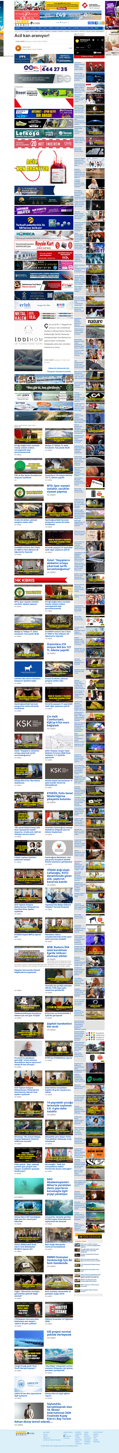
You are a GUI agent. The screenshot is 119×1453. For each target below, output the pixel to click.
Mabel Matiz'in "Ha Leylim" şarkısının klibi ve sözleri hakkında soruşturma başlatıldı (79, 940)
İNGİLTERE (63, 28)
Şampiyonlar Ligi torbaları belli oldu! (90, 1270)
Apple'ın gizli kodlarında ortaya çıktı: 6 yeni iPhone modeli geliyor (79, 822)
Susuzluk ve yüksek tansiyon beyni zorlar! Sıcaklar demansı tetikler (80, 887)
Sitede (58, 22)
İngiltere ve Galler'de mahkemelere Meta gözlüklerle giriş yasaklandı (80, 1068)
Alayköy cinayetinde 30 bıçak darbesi (90, 1254)
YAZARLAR (33, 28)
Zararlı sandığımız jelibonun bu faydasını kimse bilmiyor (79, 1109)
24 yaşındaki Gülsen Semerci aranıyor (89, 1290)
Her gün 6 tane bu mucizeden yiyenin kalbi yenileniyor (79, 1098)
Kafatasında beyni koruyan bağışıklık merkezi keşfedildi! (79, 449)
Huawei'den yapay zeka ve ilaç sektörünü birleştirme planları (79, 76)
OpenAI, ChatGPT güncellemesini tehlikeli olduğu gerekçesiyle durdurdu (80, 791)
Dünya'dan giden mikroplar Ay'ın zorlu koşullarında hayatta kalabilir (80, 461)
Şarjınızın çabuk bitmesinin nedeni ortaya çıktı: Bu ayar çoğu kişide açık (80, 375)
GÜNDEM (17, 28)
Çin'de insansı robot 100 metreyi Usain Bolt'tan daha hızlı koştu (79, 407)
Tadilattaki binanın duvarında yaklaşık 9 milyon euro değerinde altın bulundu (79, 706)
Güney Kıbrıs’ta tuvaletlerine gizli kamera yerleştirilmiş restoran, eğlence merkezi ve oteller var (90, 1276)
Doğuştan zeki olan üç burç (79, 745)
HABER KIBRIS (99, 31)
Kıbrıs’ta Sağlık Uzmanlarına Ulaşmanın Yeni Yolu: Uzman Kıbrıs (79, 162)
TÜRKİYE (50, 28)
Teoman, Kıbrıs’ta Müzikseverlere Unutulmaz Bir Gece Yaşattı (79, 1195)
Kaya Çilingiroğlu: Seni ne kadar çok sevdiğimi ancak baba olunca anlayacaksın (79, 237)
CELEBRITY (60, 31)
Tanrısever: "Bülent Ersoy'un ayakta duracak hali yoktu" (80, 98)
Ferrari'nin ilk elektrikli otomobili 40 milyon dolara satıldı (79, 588)
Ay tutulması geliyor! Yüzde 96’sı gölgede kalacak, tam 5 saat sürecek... (79, 108)
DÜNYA (70, 28)
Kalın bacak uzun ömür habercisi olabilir (78, 288)
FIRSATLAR (82, 31)
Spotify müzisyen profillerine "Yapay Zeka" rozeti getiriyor (79, 1077)
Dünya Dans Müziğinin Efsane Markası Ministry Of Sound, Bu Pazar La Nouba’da (80, 1153)
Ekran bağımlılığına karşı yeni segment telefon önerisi (79, 1226)
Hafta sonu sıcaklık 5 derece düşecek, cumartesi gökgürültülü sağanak (90, 1245)
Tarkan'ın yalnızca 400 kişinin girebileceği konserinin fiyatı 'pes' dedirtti (80, 418)
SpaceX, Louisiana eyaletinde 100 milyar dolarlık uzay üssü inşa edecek (79, 173)
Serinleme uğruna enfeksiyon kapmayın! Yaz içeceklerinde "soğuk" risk (79, 865)
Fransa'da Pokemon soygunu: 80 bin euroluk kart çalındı (80, 928)
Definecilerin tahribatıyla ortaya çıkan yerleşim (78, 331)
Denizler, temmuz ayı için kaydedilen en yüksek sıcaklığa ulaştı (80, 1205)
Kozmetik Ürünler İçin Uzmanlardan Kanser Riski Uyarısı (79, 758)
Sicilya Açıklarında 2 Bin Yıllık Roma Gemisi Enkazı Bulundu (79, 1216)
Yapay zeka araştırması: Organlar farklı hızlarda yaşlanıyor (79, 258)
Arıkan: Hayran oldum (79, 596)
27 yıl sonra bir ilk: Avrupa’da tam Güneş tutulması (79, 1002)
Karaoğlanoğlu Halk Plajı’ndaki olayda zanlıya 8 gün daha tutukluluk (90, 1250)
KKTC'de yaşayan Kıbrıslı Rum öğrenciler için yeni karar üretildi (90, 1260)
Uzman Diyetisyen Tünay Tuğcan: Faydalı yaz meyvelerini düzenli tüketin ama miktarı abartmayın (79, 684)
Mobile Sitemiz (68, 1432)
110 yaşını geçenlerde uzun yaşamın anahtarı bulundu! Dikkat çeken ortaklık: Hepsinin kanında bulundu (80, 195)
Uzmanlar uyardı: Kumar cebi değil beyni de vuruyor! (80, 906)
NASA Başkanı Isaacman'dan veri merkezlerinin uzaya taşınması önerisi (80, 120)
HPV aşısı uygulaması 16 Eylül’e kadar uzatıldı (79, 523)
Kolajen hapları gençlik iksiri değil (79, 894)
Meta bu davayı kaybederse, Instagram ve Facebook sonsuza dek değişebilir (79, 727)
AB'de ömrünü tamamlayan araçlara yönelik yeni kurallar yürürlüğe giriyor (80, 1046)
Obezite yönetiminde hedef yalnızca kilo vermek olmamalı (79, 215)
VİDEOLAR (96, 1442)
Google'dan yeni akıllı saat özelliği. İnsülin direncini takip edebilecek (80, 843)
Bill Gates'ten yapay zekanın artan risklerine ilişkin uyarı (79, 139)
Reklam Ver (46, 1438)
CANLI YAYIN (25, 28)
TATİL (91, 28)
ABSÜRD (42, 31)
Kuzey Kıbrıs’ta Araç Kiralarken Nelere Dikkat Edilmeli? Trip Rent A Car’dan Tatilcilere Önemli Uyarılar (80, 88)
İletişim (45, 1436)
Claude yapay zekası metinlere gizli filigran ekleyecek (79, 630)
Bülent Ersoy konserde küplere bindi (79, 309)
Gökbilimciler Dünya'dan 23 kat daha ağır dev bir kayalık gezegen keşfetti (79, 503)
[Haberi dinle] (18, 48)
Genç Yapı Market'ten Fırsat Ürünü (78, 490)
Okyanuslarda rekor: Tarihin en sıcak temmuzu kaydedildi (79, 1131)
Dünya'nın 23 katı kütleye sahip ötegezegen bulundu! (79, 439)
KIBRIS (40, 28)
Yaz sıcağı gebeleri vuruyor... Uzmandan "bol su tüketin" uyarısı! (79, 876)
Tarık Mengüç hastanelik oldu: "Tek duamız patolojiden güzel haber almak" (80, 770)
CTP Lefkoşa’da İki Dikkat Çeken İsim (90, 1265)
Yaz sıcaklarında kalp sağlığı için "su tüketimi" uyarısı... (80, 1183)
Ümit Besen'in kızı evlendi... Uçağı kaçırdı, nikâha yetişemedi (79, 694)
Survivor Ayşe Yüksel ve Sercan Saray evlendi (79, 352)
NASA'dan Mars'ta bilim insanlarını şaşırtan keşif (79, 1012)
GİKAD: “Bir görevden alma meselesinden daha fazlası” (89, 1280)
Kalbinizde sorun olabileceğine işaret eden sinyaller (79, 1120)
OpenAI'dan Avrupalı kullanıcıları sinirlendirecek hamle (79, 481)
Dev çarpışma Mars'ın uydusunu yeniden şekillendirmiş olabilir (79, 471)
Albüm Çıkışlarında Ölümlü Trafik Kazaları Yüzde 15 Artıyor (79, 641)
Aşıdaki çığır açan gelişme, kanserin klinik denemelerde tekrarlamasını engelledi (79, 514)
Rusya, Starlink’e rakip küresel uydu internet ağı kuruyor (80, 203)
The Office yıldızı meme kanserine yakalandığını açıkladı (79, 982)
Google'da (64, 22)
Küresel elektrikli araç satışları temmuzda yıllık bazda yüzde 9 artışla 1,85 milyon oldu (80, 961)
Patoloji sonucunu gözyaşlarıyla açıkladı (79, 661)
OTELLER (88, 31)
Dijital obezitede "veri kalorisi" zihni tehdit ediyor (79, 853)
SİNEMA (36, 31)
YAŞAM (57, 28)
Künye (45, 1434)
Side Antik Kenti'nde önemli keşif (78, 149)
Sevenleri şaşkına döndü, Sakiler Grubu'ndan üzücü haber (79, 66)
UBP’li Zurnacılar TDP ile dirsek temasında (90, 1285)
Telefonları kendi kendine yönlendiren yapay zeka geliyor (79, 971)
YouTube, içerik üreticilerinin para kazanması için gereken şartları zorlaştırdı (79, 802)
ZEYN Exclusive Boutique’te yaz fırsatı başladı (79, 532)
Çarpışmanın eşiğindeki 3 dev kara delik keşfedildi (80, 608)
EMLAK (93, 31)
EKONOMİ (76, 28)
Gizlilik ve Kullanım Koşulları (52, 1440)
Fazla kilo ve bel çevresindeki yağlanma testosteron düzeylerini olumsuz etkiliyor (80, 227)
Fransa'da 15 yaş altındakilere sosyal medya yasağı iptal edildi (80, 811)
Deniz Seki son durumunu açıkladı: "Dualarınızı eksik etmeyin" (79, 545)
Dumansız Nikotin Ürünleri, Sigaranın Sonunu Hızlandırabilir (79, 322)
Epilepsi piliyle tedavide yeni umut (79, 671)
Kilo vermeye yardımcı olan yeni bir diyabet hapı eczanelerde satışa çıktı (80, 301)
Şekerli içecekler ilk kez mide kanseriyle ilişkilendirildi (80, 576)
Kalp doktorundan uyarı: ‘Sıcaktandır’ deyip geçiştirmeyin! (79, 738)
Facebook (68, 1436)
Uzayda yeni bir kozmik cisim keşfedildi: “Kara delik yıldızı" (80, 949)
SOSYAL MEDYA (74, 31)
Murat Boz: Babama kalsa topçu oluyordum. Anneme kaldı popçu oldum (79, 344)
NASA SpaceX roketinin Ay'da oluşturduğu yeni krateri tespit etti (79, 566)
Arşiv (65, 1434)
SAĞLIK (95, 1436)
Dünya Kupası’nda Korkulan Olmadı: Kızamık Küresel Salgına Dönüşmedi (80, 429)
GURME (27, 31)
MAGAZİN (87, 1440)
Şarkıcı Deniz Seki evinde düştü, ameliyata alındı (80, 1172)
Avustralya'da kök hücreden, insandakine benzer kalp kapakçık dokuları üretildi (80, 1025)
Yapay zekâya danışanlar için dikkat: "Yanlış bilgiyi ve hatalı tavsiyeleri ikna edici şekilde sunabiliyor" (80, 280)
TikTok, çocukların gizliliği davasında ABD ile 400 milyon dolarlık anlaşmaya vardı (79, 397)
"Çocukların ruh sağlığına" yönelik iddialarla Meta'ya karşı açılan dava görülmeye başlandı (80, 557)
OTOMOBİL (54, 31)
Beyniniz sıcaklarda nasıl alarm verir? (79, 1086)
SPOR (45, 28)
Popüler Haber (81, 1241)
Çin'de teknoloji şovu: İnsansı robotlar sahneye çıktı (79, 384)
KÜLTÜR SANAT (84, 28)
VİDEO (96, 28)
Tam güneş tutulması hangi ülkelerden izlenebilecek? (80, 1140)
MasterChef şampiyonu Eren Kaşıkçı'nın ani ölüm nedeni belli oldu (80, 779)
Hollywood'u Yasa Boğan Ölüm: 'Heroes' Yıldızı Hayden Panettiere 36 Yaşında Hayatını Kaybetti (79, 716)
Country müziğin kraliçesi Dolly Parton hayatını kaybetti (79, 183)
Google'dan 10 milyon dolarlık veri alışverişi (79, 650)
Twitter (67, 1438)
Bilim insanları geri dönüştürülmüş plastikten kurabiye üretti (79, 268)
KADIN (31, 31)
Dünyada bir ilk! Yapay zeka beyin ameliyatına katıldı (80, 130)
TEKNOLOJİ (47, 31)
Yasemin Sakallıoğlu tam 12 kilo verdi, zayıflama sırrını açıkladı (80, 992)
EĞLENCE (67, 31)
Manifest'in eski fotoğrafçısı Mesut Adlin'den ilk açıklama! (80, 246)
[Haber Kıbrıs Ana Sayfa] (27, 25)
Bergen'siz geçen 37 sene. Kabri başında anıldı (79, 831)
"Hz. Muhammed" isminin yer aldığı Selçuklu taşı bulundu (79, 364)
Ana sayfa (46, 1432)
